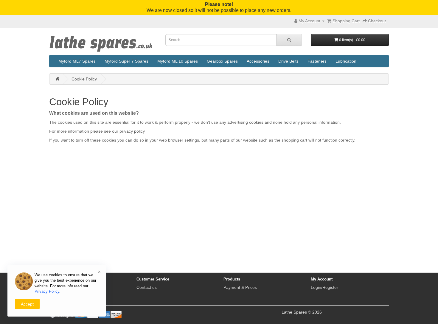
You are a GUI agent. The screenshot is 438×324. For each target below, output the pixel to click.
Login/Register (324, 287)
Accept (27, 304)
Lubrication (346, 61)
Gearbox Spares (222, 61)
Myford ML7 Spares (77, 61)
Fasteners (317, 61)
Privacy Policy (47, 291)
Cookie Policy (84, 79)
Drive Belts (288, 61)
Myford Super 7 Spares (126, 61)
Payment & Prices (240, 287)
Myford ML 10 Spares (177, 61)
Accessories (258, 61)
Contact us (146, 287)
